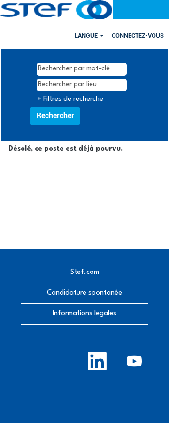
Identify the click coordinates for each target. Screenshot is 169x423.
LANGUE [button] (87, 35)
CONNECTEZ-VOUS (138, 35)
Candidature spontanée (84, 292)
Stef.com (84, 272)
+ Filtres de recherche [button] (70, 99)
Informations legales (84, 313)
